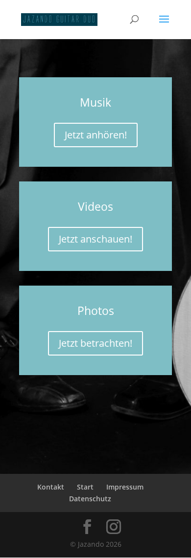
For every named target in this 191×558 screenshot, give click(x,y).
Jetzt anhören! (96, 134)
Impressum (124, 486)
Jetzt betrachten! (95, 343)
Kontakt (50, 486)
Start (85, 486)
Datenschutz (90, 498)
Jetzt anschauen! (95, 239)
